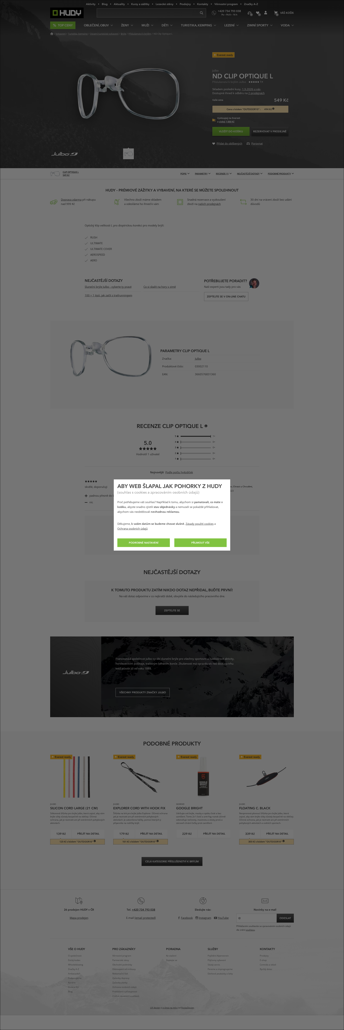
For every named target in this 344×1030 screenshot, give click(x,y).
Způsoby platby (119, 982)
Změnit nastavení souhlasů (125, 996)
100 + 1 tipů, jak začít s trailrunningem (108, 295)
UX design (155, 1007)
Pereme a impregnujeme (220, 969)
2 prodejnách (256, 93)
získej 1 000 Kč (226, 121)
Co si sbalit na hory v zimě (160, 287)
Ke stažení (171, 955)
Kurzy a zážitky (140, 4)
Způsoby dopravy (120, 978)
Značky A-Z (251, 4)
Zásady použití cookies (200, 524)
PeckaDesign (187, 1007)
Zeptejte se (171, 960)
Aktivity (90, 4)
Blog (105, 4)
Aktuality (119, 4)
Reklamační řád (120, 973)
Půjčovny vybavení (217, 960)
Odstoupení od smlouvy (124, 969)
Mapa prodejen (79, 918)
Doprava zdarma (71, 200)
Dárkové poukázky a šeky (220, 973)
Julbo (198, 359)
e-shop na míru (170, 1007)
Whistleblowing (75, 964)
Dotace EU (73, 987)
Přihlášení (266, 12)
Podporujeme (75, 978)
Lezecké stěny (164, 4)
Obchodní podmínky (122, 964)
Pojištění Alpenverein (218, 955)
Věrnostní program (226, 4)
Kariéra (71, 982)
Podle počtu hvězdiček (179, 472)
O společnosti (75, 955)
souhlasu (250, 930)
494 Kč (268, 109)
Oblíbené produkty (258, 12)
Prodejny (185, 4)
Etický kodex (74, 960)
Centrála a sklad (268, 964)
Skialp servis (214, 964)
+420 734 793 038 (143, 909)
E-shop (263, 960)
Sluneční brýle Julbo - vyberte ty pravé (108, 287)
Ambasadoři (74, 973)
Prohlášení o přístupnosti (124, 991)
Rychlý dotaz (266, 969)
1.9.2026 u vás (251, 89)
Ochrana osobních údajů (132, 529)
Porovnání (249, 12)
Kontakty (202, 4)
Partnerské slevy (120, 960)
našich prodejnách (209, 204)
